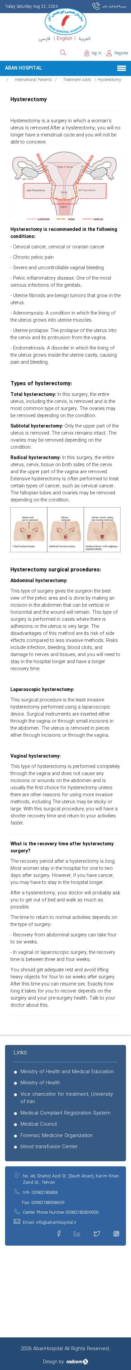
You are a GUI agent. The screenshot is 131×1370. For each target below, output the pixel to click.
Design (50, 1362)
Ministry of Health (40, 1083)
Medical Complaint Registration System (65, 1113)
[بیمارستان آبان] (65, 21)
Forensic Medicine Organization (56, 1136)
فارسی (44, 38)
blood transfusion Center (49, 1147)
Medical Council (38, 1124)
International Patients (33, 80)
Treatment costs (77, 80)
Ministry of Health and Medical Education (67, 1072)
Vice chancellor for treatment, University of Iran (66, 1098)
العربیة (84, 38)
